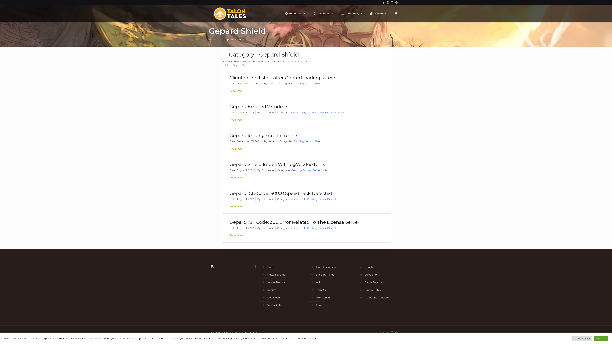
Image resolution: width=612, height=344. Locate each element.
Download (273, 297)
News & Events (276, 274)
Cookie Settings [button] (581, 338)
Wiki (318, 282)
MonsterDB (323, 297)
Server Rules (274, 305)
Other (340, 112)
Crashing (299, 83)
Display (307, 170)
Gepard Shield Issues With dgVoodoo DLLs (277, 164)
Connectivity (298, 112)
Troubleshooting (326, 267)
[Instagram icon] (388, 2)
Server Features (277, 282)
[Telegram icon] (396, 2)
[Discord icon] (392, 2)
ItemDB (321, 289)
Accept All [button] (601, 338)
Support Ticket (325, 274)
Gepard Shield (313, 83)
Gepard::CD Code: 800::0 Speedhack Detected (280, 193)
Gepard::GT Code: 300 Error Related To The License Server (294, 222)
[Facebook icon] (383, 2)
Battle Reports (373, 282)
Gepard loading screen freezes (264, 135)
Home (213, 39)
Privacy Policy (372, 289)
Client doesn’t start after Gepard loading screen (283, 77)
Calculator (370, 274)
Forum (320, 305)
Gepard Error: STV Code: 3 (258, 106)
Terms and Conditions (377, 297)
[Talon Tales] (230, 13)
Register (272, 289)
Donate (369, 267)
